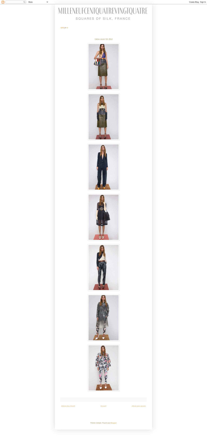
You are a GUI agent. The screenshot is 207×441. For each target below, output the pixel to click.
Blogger (113, 423)
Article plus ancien (139, 406)
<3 (67, 28)
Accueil (103, 406)
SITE (62, 28)
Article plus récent (68, 406)
